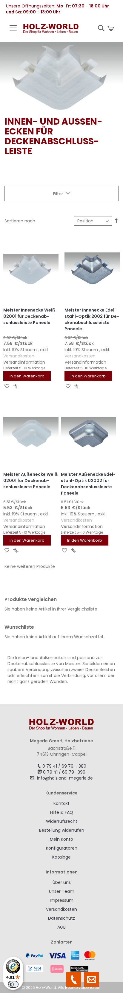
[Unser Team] (73, 979)
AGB (61, 927)
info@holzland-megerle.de (65, 778)
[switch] (13, 984)
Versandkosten (18, 356)
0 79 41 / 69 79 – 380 (64, 766)
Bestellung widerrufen (61, 830)
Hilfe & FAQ (61, 812)
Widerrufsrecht (61, 821)
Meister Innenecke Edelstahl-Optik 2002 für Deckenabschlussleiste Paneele (91, 319)
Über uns (62, 882)
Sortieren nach (19, 221)
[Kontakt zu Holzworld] (91, 979)
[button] (7, 385)
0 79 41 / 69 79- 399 (64, 772)
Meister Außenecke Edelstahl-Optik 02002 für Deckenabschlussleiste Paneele (88, 483)
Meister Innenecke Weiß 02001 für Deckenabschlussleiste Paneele (29, 316)
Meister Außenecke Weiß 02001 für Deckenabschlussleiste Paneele (30, 480)
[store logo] (51, 30)
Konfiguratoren (61, 848)
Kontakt (61, 803)
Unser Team (61, 891)
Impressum (61, 900)
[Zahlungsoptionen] (61, 962)
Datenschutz (61, 918)
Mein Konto (61, 839)
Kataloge (61, 857)
